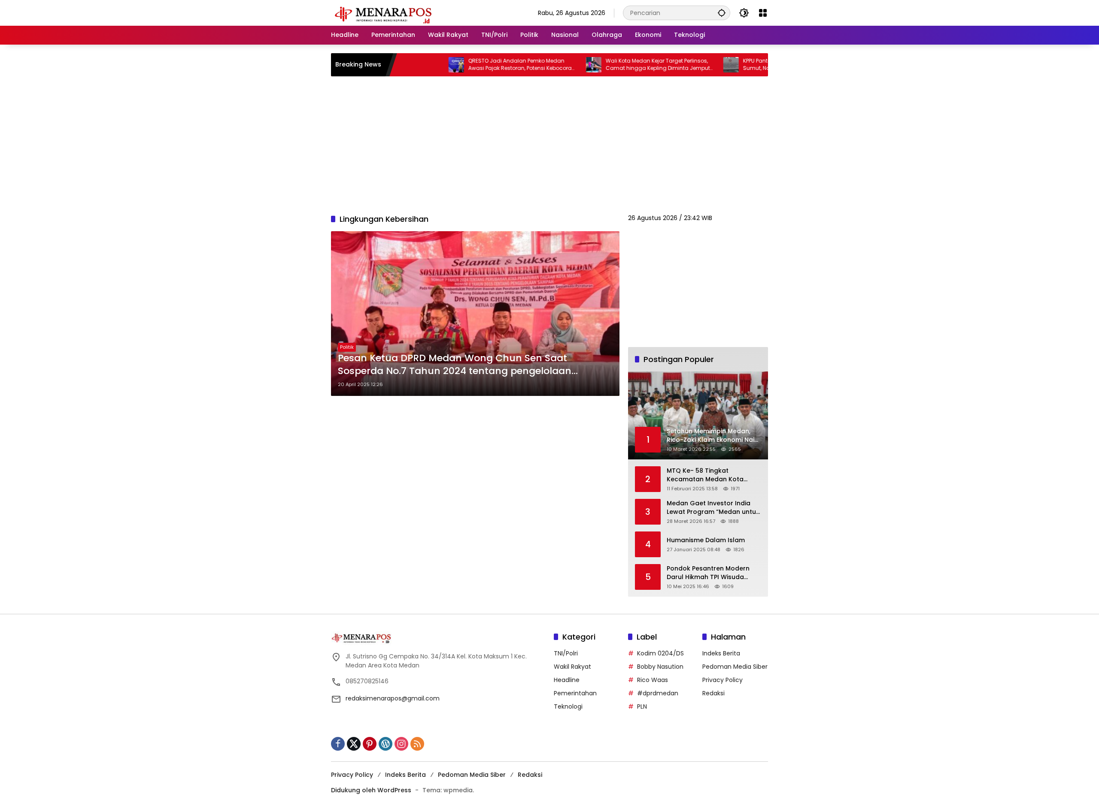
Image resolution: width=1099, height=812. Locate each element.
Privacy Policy (722, 680)
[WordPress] (385, 744)
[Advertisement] (549, 145)
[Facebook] (338, 744)
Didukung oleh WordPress (371, 790)
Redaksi (713, 693)
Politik (347, 347)
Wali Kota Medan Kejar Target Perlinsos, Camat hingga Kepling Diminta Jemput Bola (625, 64)
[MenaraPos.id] (384, 12)
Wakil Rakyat (572, 666)
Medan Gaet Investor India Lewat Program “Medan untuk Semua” (713, 507)
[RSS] (417, 744)
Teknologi (568, 706)
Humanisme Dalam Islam (706, 540)
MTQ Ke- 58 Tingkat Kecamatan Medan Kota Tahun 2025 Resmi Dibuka (707, 475)
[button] (721, 13)
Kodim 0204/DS (660, 653)
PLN (642, 706)
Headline (567, 680)
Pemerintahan (575, 693)
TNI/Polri (566, 653)
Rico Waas (652, 680)
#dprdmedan (657, 693)
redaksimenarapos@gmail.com (393, 698)
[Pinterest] (369, 744)
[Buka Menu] (763, 13)
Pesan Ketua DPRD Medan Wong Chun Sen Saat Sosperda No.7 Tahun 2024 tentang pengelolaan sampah (454, 365)
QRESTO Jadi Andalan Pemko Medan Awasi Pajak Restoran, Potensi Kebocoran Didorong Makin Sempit (488, 64)
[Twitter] (354, 744)
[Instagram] (401, 744)
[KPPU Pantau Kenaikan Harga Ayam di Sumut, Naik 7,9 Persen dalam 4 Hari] (698, 64)
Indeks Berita (721, 653)
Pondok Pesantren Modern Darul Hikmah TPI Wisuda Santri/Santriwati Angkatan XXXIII (709, 572)
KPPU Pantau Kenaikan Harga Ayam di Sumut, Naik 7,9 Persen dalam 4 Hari (759, 64)
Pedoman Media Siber (735, 666)
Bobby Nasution (660, 666)
